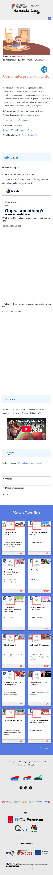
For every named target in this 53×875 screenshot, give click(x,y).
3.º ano (21, 129)
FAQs (25, 761)
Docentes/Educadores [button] (14, 487)
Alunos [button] (8, 494)
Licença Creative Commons (29, 869)
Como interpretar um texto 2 (30, 463)
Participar (21, 765)
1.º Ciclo (22, 135)
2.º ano (14, 129)
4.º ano (29, 129)
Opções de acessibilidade (37, 761)
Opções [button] (8, 478)
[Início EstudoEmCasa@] (25, 5)
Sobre (8, 761)
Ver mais (44, 748)
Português (32, 135)
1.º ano (6, 129)
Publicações (30, 765)
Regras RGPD (16, 761)
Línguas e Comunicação (19, 119)
